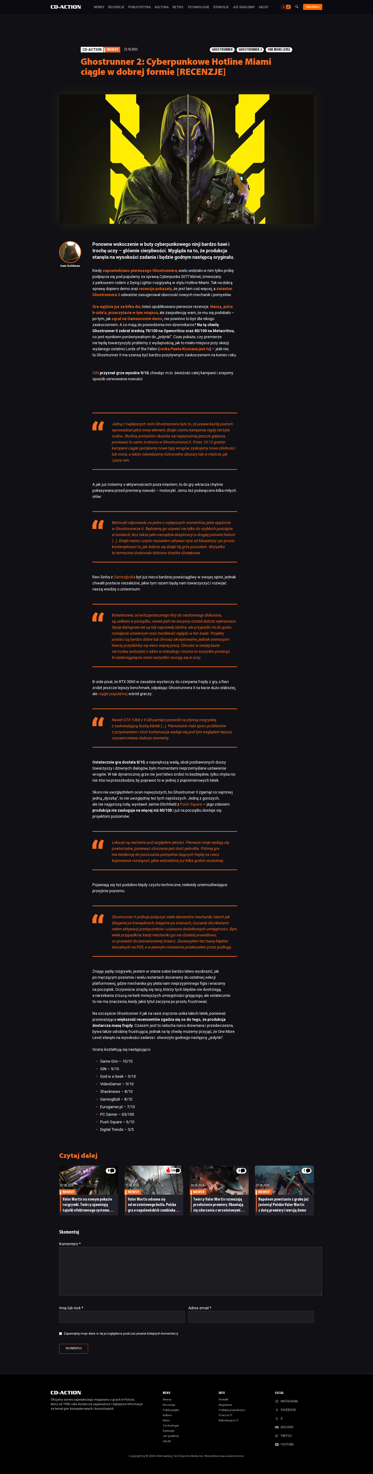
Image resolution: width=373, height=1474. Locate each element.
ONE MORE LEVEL (279, 50)
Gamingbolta (124, 577)
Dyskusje (221, 7)
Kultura (162, 7)
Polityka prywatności (232, 1410)
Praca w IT (225, 1415)
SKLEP (264, 7)
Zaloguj (312, 6)
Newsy (99, 7)
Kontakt (223, 1399)
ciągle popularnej (113, 693)
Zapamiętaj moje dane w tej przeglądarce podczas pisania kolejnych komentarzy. (121, 1333)
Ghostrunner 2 (250, 50)
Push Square (191, 804)
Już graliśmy (244, 7)
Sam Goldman (70, 266)
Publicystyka (139, 7)
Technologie (198, 7)
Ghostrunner (222, 50)
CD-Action (91, 49)
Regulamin (225, 1404)
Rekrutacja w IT (229, 1420)
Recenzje (116, 7)
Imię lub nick (71, 1308)
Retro (177, 7)
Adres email (199, 1308)
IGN (95, 373)
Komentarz (70, 1244)
